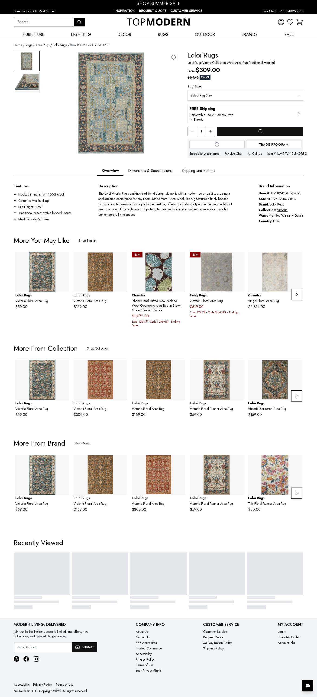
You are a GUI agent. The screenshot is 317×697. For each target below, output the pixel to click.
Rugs (29, 45)
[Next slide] (296, 294)
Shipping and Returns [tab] (198, 170)
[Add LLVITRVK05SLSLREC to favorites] (121, 259)
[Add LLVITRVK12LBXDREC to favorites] (173, 57)
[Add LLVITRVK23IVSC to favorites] (238, 367)
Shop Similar (87, 240)
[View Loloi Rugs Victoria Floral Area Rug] (27, 61)
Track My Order (289, 637)
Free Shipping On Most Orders (34, 11)
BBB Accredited (146, 642)
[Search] (79, 22)
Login (281, 631)
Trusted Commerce (149, 648)
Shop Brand (82, 443)
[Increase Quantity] (210, 131)
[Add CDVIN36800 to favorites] (296, 259)
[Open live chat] (307, 685)
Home (18, 45)
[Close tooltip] (309, 672)
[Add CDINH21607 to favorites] (179, 259)
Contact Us (143, 637)
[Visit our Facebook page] (26, 659)
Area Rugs (42, 45)
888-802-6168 (293, 11)
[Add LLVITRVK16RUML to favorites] (296, 367)
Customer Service (186, 10)
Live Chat (269, 11)
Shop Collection (98, 348)
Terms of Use (144, 665)
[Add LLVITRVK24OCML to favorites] (63, 259)
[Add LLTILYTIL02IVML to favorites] (296, 461)
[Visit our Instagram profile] (36, 659)
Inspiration (125, 10)
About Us (142, 631)
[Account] (281, 22)
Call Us (257, 153)
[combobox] (44, 22)
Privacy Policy (145, 659)
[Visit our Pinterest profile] (16, 659)
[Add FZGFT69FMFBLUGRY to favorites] (238, 259)
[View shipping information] (245, 114)
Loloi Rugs (60, 45)
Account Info (286, 642)
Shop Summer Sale (158, 3)
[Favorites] (290, 22)
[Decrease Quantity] (192, 131)
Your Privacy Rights (148, 670)
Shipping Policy (213, 648)
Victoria (282, 210)
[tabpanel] (158, 203)
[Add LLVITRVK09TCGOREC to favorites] (121, 367)
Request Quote (153, 10)
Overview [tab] (110, 170)
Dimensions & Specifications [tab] (150, 170)
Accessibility (144, 654)
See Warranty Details (289, 215)
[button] (299, 22)
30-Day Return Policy (217, 642)
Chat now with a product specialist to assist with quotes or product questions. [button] (275, 674)
